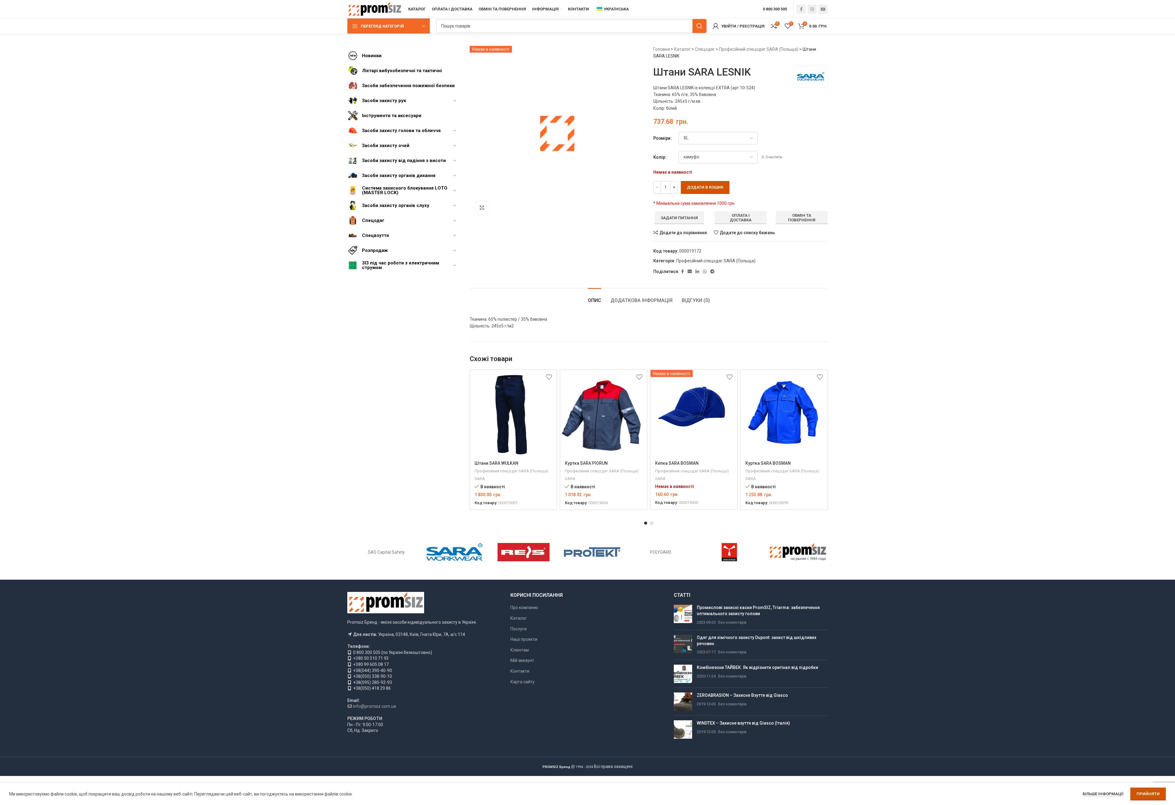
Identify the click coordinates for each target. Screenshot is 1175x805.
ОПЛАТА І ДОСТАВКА (741, 218)
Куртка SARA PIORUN (586, 463)
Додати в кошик (705, 187)
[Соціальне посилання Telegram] (712, 272)
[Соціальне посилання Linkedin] (697, 272)
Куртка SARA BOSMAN (768, 463)
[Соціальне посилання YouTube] (823, 9)
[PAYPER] (729, 552)
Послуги (518, 628)
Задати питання (679, 218)
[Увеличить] (482, 208)
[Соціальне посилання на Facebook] (801, 9)
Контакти (519, 671)
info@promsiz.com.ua (374, 706)
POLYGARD (660, 552)
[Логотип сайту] (374, 8)
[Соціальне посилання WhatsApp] (704, 272)
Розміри (661, 138)
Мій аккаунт (522, 660)
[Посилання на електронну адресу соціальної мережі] (690, 272)
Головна (661, 49)
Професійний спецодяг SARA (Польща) (758, 49)
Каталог (682, 49)
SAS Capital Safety (386, 552)
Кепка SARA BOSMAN (677, 463)
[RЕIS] (523, 552)
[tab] (594, 297)
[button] (645, 523)
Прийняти (1148, 794)
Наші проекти (523, 639)
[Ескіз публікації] (683, 615)
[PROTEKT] (592, 552)
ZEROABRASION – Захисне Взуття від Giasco (742, 695)
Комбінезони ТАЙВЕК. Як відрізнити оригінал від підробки (757, 667)
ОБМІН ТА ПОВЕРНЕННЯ (801, 218)
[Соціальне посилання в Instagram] (812, 9)
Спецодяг (705, 49)
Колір (659, 157)
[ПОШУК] (699, 26)
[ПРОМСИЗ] (798, 552)
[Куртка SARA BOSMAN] (784, 413)
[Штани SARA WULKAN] (513, 413)
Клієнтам (519, 650)
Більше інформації (1103, 794)
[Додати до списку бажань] (549, 377)
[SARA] (454, 552)
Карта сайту (522, 681)
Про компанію (524, 607)
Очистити (774, 157)
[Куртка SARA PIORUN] (603, 413)
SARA (480, 478)
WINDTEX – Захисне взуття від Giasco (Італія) (743, 723)
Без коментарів (732, 622)
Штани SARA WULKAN (496, 463)
